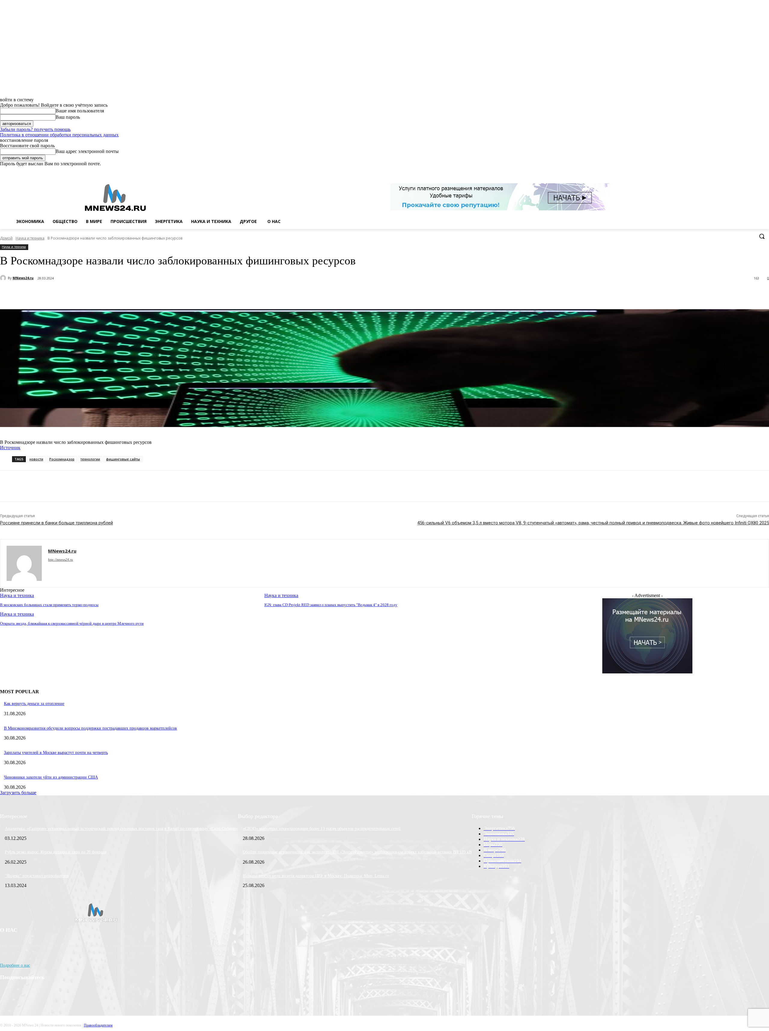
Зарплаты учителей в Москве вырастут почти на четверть (56, 752)
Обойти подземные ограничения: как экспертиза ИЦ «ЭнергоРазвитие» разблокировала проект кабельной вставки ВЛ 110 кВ (357, 852)
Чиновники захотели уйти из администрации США (51, 777)
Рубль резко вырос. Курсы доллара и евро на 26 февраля (55, 852)
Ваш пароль (68, 117)
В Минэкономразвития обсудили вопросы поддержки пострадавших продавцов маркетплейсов (90, 728)
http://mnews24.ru (60, 559)
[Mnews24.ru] (115, 197)
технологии (90, 459)
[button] (762, 236)
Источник (10, 447)
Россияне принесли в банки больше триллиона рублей (56, 523)
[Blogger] (732, 170)
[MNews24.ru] (4, 278)
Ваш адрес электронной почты (87, 151)
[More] (153, 294)
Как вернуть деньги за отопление (34, 703)
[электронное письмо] (89, 294)
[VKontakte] (749, 170)
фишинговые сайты (123, 459)
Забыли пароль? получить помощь (35, 129)
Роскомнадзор (61, 459)
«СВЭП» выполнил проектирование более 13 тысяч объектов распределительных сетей (322, 828)
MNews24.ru (23, 278)
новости (36, 459)
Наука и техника (30, 238)
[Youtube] (765, 170)
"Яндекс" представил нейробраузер (36, 876)
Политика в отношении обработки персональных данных (59, 134)
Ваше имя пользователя (80, 110)
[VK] (131, 294)
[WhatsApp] (757, 170)
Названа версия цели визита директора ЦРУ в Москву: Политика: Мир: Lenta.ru (316, 876)
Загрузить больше (18, 792)
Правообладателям (98, 1025)
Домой (6, 238)
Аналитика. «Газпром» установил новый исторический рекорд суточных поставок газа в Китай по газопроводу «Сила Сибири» (121, 828)
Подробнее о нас (15, 965)
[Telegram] (110, 294)
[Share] (740, 170)
